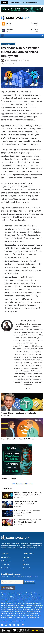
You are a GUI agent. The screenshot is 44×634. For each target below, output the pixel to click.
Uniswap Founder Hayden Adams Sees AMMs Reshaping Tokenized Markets (24, 2)
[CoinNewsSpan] (15, 18)
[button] (2, 35)
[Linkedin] (14, 625)
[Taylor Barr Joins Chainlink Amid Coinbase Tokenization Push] (7, 504)
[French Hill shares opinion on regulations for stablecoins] (22, 402)
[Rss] (18, 625)
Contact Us (27, 568)
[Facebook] (2, 625)
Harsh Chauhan (11, 60)
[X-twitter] (6, 625)
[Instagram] (29, 388)
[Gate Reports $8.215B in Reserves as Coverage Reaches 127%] (7, 513)
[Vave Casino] (22, 9)
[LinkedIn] (26, 388)
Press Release (6, 568)
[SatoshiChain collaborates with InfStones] (22, 427)
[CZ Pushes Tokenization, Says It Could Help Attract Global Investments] (7, 522)
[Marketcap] (22, 625)
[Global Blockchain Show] (22, 631)
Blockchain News (8, 44)
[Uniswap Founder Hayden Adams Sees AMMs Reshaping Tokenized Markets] (7, 495)
